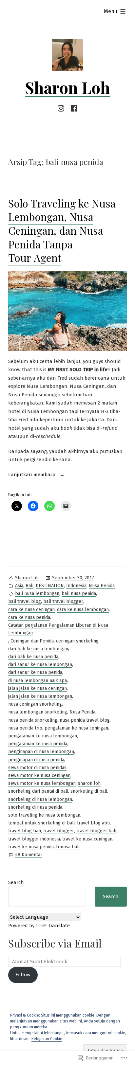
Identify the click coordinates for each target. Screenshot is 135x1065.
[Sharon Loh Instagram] (62, 108)
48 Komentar (28, 855)
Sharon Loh (67, 87)
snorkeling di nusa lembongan (40, 799)
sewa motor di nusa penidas (37, 767)
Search (16, 882)
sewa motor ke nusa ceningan (39, 775)
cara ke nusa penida (29, 617)
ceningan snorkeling (77, 641)
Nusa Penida (102, 585)
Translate (59, 926)
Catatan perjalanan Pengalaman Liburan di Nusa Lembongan (58, 629)
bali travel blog (24, 601)
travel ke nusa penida (31, 847)
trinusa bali (68, 847)
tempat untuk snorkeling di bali (41, 823)
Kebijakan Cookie (46, 1039)
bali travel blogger (63, 601)
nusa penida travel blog (85, 720)
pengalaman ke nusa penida (37, 744)
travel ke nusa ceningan (87, 839)
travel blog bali (24, 831)
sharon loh (89, 783)
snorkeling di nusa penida (35, 807)
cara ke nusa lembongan (83, 609)
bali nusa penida (79, 593)
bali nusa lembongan (37, 593)
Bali (29, 585)
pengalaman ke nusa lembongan (42, 736)
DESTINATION (50, 585)
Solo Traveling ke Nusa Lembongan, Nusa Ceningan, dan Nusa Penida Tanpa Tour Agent (62, 230)
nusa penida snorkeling (32, 720)
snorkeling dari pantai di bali (38, 791)
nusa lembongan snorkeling (37, 712)
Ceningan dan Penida (32, 641)
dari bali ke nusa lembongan (38, 649)
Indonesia (76, 585)
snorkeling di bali (88, 791)
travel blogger (58, 831)
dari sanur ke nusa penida (35, 672)
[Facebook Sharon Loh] (73, 108)
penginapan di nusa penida (36, 760)
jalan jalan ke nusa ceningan (37, 688)
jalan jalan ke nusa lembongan (40, 696)
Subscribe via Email (55, 943)
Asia (19, 585)
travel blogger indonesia (34, 839)
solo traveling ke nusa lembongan (44, 815)
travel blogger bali (96, 831)
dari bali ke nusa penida (33, 656)
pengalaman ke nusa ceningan (76, 728)
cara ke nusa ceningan (31, 609)
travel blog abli (93, 823)
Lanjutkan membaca (32, 475)
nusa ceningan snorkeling (35, 704)
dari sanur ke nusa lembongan (40, 664)
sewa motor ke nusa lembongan (42, 783)
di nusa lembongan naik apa (37, 680)
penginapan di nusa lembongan (41, 751)
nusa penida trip (25, 728)
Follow (22, 975)
